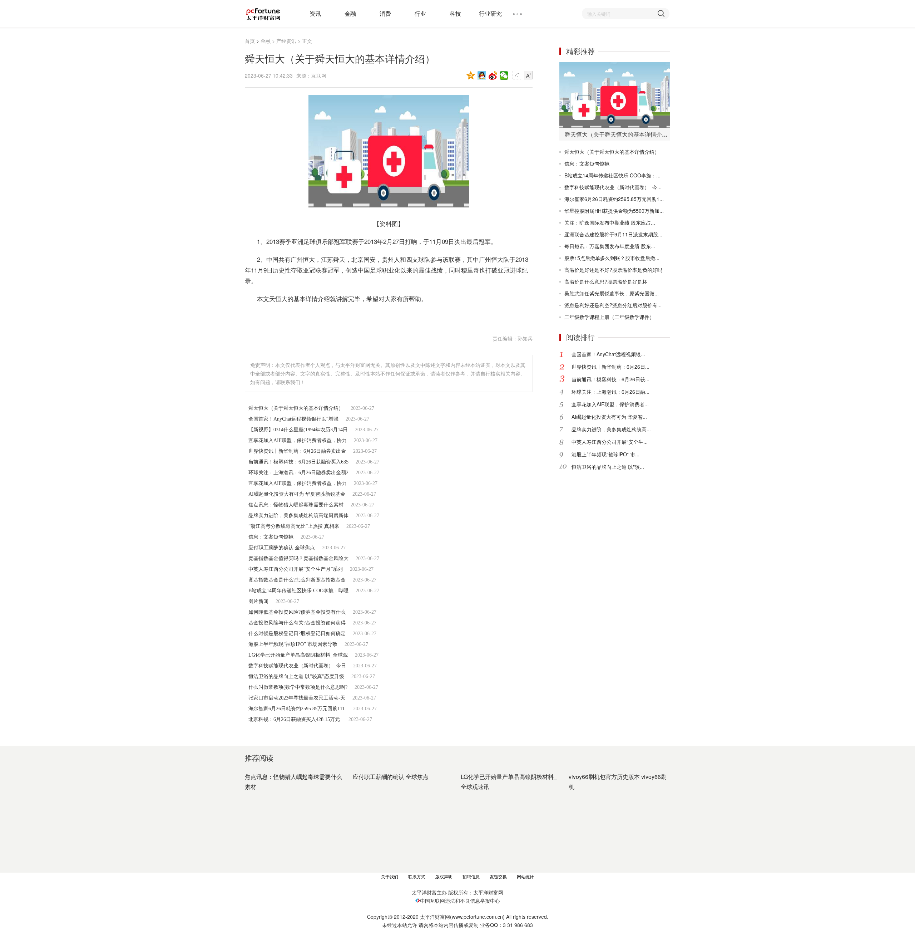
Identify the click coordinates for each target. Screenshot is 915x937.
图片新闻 (258, 601)
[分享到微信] (504, 75)
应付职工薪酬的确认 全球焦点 (281, 547)
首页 (250, 40)
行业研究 (490, 13)
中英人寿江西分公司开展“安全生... (610, 441)
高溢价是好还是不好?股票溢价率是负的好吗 (613, 269)
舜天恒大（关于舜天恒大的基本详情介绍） (295, 408)
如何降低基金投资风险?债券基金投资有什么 (297, 612)
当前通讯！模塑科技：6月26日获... (610, 379)
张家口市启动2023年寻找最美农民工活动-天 (296, 698)
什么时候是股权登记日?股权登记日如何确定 (297, 633)
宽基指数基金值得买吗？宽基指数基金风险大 (298, 558)
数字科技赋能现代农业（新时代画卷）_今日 (297, 665)
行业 (420, 13)
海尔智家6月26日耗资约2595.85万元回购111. (297, 708)
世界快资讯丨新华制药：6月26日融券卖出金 (297, 451)
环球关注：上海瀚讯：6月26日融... (610, 391)
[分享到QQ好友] (482, 75)
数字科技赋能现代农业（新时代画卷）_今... (613, 187)
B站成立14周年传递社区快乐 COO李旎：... (612, 175)
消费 (385, 13)
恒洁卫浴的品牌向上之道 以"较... (608, 466)
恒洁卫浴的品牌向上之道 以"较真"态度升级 (296, 676)
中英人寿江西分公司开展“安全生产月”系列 (295, 569)
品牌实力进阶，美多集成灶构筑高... (611, 429)
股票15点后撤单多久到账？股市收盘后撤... (611, 257)
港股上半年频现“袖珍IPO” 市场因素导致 (292, 644)
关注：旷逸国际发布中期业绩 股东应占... (609, 222)
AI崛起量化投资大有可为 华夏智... (609, 416)
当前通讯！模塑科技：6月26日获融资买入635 (298, 462)
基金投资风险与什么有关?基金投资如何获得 (297, 623)
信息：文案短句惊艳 (270, 537)
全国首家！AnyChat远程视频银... (608, 354)
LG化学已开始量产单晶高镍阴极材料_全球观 (298, 655)
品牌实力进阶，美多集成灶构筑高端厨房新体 (298, 515)
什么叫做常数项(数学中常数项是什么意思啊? (297, 687)
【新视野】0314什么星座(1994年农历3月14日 (298, 429)
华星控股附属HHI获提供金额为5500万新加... (614, 210)
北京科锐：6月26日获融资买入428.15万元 (294, 719)
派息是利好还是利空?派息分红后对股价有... (613, 305)
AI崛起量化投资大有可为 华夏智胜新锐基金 (296, 494)
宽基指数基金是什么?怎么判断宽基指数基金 (297, 580)
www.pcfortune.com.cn (477, 916)
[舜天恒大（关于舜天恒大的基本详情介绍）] (614, 95)
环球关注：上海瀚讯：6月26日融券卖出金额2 (298, 472)
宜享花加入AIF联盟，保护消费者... (610, 404)
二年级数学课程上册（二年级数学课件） (609, 316)
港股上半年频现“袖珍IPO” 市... (605, 454)
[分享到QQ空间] (470, 75)
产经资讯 (286, 40)
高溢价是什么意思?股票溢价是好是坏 (605, 281)
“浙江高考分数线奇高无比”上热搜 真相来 (293, 526)
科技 (455, 13)
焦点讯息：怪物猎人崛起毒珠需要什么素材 (295, 504)
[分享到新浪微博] (493, 75)
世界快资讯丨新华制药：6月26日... (610, 366)
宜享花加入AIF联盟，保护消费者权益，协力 (297, 440)
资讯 (315, 13)
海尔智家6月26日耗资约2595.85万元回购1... (614, 198)
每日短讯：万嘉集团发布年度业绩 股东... (609, 246)
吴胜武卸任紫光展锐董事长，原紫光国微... (611, 293)
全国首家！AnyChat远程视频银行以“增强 (293, 419)
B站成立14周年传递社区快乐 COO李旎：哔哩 (298, 590)
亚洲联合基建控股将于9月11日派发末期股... (613, 234)
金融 (350, 13)
